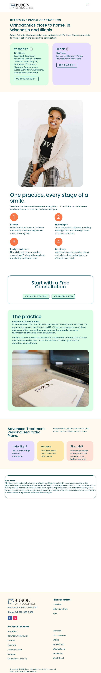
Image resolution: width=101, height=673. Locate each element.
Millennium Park (60, 608)
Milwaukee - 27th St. (17, 658)
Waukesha (58, 653)
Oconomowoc (60, 635)
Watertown (58, 644)
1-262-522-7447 (29, 607)
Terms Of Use (31, 671)
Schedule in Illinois (63, 296)
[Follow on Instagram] (15, 618)
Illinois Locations (61, 599)
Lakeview (57, 604)
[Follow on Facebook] (10, 618)
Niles (55, 613)
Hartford (12, 645)
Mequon (12, 654)
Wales (56, 639)
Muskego (57, 630)
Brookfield (12, 631)
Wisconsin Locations (18, 626)
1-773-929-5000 (25, 612)
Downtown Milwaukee (18, 635)
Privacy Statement (17, 671)
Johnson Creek (15, 649)
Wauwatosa (59, 649)
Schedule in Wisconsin (36, 296)
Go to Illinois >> (67, 65)
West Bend (58, 658)
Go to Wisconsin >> (26, 79)
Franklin (11, 640)
